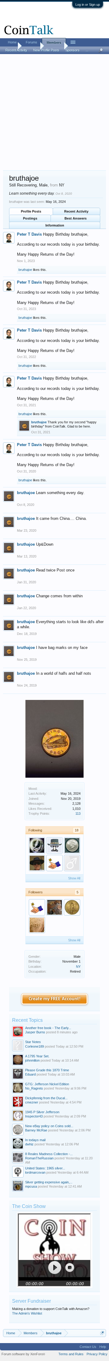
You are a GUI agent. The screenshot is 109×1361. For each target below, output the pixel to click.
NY (78, 966)
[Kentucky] (37, 863)
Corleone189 (34, 1046)
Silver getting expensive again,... (48, 1182)
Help (102, 1347)
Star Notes (33, 1042)
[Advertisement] (54, 112)
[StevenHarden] (72, 907)
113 (78, 813)
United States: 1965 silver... (45, 1168)
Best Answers (75, 218)
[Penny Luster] (54, 907)
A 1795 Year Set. (37, 1056)
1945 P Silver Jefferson (42, 1112)
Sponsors (72, 50)
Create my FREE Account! (55, 999)
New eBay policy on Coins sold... (49, 1126)
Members (54, 42)
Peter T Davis (29, 234)
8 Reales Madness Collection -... (49, 1154)
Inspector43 (34, 1116)
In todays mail (35, 1140)
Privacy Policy (97, 1354)
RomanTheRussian (39, 1158)
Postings (30, 218)
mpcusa (31, 1186)
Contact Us (88, 1347)
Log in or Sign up (87, 4)
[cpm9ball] (72, 845)
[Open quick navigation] (102, 1333)
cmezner (31, 1102)
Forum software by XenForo (23, 1354)
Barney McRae (36, 1130)
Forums (31, 42)
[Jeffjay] (37, 845)
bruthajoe (25, 269)
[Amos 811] (37, 925)
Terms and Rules (71, 1354)
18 (76, 830)
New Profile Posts (46, 50)
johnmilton (32, 1060)
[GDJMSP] (54, 845)
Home (12, 42)
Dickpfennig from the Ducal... (46, 1098)
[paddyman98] (54, 863)
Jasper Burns (35, 1032)
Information (54, 225)
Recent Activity (76, 211)
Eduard (30, 1074)
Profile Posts (31, 211)
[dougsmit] (72, 863)
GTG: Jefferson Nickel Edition (47, 1084)
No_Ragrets (34, 1088)
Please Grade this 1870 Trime (47, 1070)
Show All (74, 878)
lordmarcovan (35, 1172)
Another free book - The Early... (48, 1028)
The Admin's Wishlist (27, 1313)
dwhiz (29, 1144)
